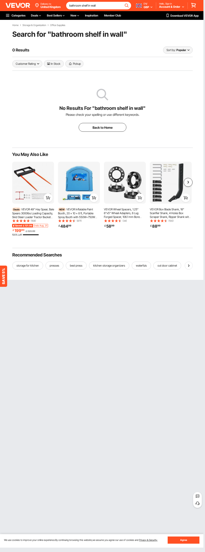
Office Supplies (57, 25)
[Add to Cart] (48, 197)
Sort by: (171, 50)
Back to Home (103, 128)
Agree (183, 539)
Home (15, 25)
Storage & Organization (34, 25)
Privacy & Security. (148, 539)
